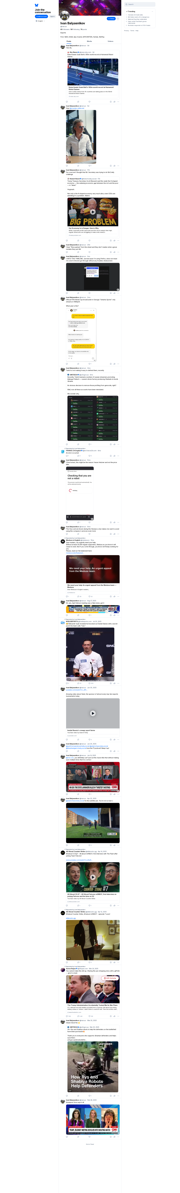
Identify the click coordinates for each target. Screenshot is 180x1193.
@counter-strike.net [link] (77, 108)
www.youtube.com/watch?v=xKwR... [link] (79, 860)
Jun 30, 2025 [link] (91, 687)
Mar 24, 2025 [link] (93, 968)
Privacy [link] (126, 30)
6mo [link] (88, 526)
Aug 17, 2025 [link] (91, 601)
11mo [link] (92, 540)
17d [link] (88, 170)
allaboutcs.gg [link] (71, 918)
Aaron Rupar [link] (71, 968)
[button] (62, 2)
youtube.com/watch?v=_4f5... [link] (77, 690)
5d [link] (87, 106)
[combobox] (40, 21)
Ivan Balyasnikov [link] (72, 45)
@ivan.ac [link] (82, 45)
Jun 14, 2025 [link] (91, 755)
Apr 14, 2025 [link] (102, 851)
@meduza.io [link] (84, 540)
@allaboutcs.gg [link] (91, 851)
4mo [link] (99, 450)
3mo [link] (88, 368)
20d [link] (88, 245)
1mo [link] (88, 256)
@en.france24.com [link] (89, 450)
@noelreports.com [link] (85, 621)
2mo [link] (88, 297)
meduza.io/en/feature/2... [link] (75, 553)
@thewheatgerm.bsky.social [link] (76, 748)
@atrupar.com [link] (82, 968)
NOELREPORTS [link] (72, 621)
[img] (90, 8)
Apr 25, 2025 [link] (91, 798)
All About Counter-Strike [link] (75, 851)
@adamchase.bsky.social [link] (99, 746)
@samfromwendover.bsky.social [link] (77, 746)
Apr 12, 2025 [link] (102, 912)
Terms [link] (132, 30)
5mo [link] (88, 460)
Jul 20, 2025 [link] (96, 621)
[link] (65, 29)
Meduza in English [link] (73, 540)
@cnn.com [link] (70, 758)
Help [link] (137, 30)
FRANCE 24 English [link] (73, 450)
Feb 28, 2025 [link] (91, 1100)
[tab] (69, 41)
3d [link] (87, 45)
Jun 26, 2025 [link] (91, 744)
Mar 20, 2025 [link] (91, 1020)
